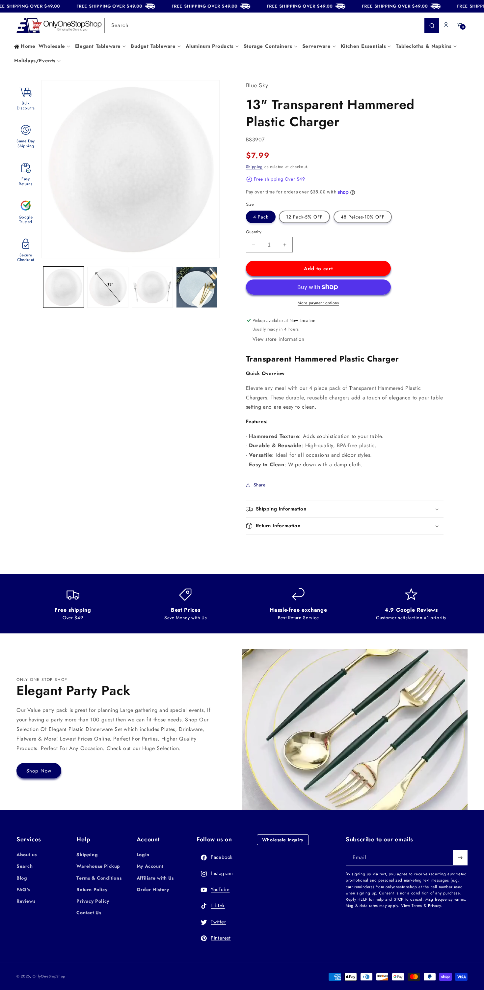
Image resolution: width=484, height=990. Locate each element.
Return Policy (91, 889)
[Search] (431, 25)
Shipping (254, 167)
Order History (153, 889)
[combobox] (272, 25)
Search (24, 866)
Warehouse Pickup (98, 866)
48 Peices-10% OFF (363, 217)
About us (26, 854)
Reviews (25, 901)
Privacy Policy (92, 901)
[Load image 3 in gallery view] (152, 287)
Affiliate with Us (155, 878)
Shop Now (38, 770)
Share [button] (260, 484)
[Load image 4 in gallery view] (196, 287)
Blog (21, 878)
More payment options (318, 303)
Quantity (254, 232)
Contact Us (88, 912)
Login (143, 854)
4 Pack (260, 217)
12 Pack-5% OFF (304, 217)
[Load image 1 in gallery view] (63, 287)
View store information (279, 339)
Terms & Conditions (98, 878)
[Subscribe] (460, 857)
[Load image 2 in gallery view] (107, 287)
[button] (55, 46)
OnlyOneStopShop (49, 976)
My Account (150, 866)
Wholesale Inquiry (283, 839)
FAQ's (23, 889)
